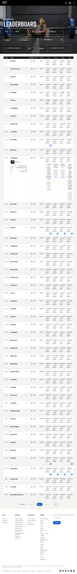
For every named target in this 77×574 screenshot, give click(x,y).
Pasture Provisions (44, 533)
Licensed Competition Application (20, 534)
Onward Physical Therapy (44, 540)
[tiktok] (74, 571)
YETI (41, 524)
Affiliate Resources (19, 522)
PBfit (41, 531)
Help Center (17, 536)
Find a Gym (30, 522)
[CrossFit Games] (4, 3)
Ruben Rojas (43, 559)
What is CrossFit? (31, 518)
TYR (41, 555)
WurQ (41, 548)
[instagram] (65, 571)
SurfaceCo (42, 537)
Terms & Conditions (7, 570)
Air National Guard (44, 518)
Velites (41, 522)
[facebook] (60, 571)
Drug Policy (5, 520)
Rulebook (4, 518)
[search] (66, 2)
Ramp (41, 546)
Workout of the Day (32, 520)
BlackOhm (42, 552)
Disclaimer (33, 570)
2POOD (42, 526)
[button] (73, 2)
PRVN (41, 542)
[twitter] (63, 571)
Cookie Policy (25, 570)
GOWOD (42, 535)
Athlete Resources (19, 520)
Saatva (41, 528)
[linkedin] (71, 571)
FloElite (42, 557)
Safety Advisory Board (20, 526)
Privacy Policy (17, 570)
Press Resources (19, 524)
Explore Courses (31, 524)
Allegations (4, 522)
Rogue (41, 520)
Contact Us (17, 538)
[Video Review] (51, 146)
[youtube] (68, 571)
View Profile (17, 162)
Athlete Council (18, 528)
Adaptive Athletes (19, 518)
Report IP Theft (48, 570)
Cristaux (42, 544)
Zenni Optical (43, 530)
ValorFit (42, 553)
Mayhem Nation (43, 550)
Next (40, 504)
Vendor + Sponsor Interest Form (19, 530)
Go (55, 504)
